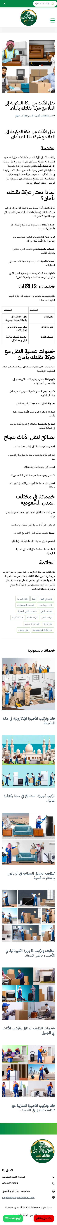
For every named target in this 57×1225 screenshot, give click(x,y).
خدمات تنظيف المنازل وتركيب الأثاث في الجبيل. (29, 1030)
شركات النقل (46, 617)
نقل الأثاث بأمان (32, 623)
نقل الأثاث (47, 623)
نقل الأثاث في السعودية (42, 630)
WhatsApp (11, 1218)
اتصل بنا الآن (42, 1218)
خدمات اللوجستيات (25, 605)
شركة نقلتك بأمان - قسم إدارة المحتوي (33, 115)
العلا (34, 599)
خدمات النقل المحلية (27, 611)
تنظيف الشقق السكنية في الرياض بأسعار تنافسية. (31, 876)
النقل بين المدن (45, 605)
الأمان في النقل (46, 599)
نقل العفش (23, 630)
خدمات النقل (46, 611)
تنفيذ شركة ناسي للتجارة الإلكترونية (28, 1215)
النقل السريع (22, 599)
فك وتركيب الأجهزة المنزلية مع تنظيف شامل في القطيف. (33, 1108)
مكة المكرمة (17, 617)
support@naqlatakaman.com (18, 1197)
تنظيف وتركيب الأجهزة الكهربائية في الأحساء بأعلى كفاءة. (30, 953)
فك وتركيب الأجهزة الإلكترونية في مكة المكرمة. (29, 721)
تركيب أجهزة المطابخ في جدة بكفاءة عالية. (29, 798)
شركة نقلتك (32, 617)
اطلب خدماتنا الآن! (42, 3)
